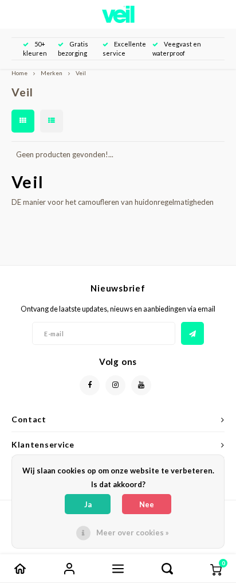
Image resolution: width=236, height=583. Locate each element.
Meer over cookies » (132, 532)
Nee (146, 504)
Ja (88, 504)
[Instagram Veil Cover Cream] (115, 385)
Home (19, 72)
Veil (81, 72)
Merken (51, 72)
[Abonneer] (192, 333)
